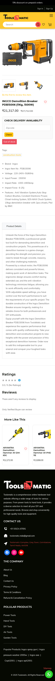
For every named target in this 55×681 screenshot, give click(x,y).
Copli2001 (10, 660)
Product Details (13, 226)
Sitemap (47, 668)
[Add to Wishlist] (45, 102)
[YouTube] (21, 552)
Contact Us (9, 581)
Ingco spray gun (29, 649)
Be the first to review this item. (16, 94)
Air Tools (8, 632)
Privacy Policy (10, 586)
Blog (6, 575)
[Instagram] (14, 552)
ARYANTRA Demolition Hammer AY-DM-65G (11, 451)
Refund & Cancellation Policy (18, 598)
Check (9, 134)
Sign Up (49, 8)
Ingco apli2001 (25, 660)
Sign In (40, 8)
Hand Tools (9, 620)
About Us (8, 570)
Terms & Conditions (12, 592)
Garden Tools (10, 637)
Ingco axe (34, 655)
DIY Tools (8, 626)
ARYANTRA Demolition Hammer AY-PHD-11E (42, 451)
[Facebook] (7, 552)
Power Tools (10, 615)
